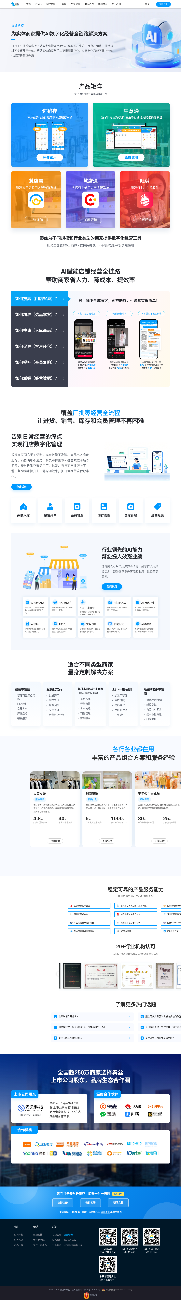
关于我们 (116, 4)
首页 (28, 4)
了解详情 (36, 219)
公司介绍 (18, 1235)
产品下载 (18, 1245)
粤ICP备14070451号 (91, 1290)
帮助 (64, 4)
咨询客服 (90, 1202)
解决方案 (50, 4)
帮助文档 (118, 1202)
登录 (147, 4)
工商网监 (93, 1295)
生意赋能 (75, 4)
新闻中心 (102, 4)
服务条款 (18, 1240)
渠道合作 (89, 4)
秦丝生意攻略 (40, 1245)
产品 (37, 4)
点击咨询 (68, 1235)
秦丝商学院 (39, 1240)
